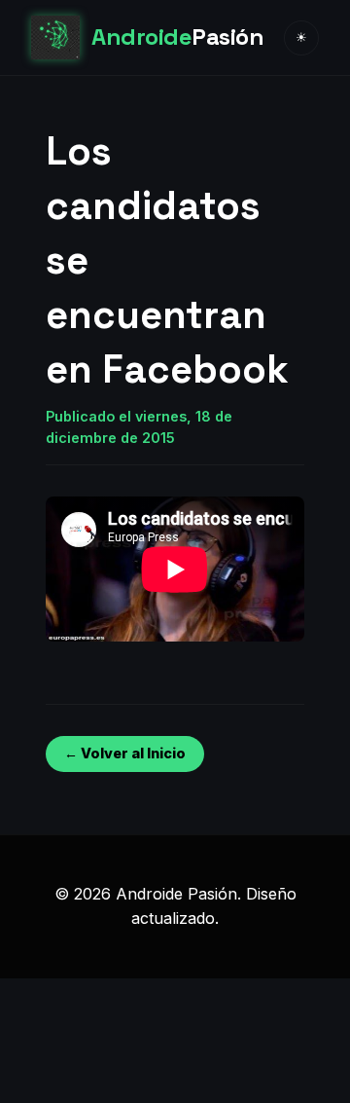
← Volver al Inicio (125, 753)
